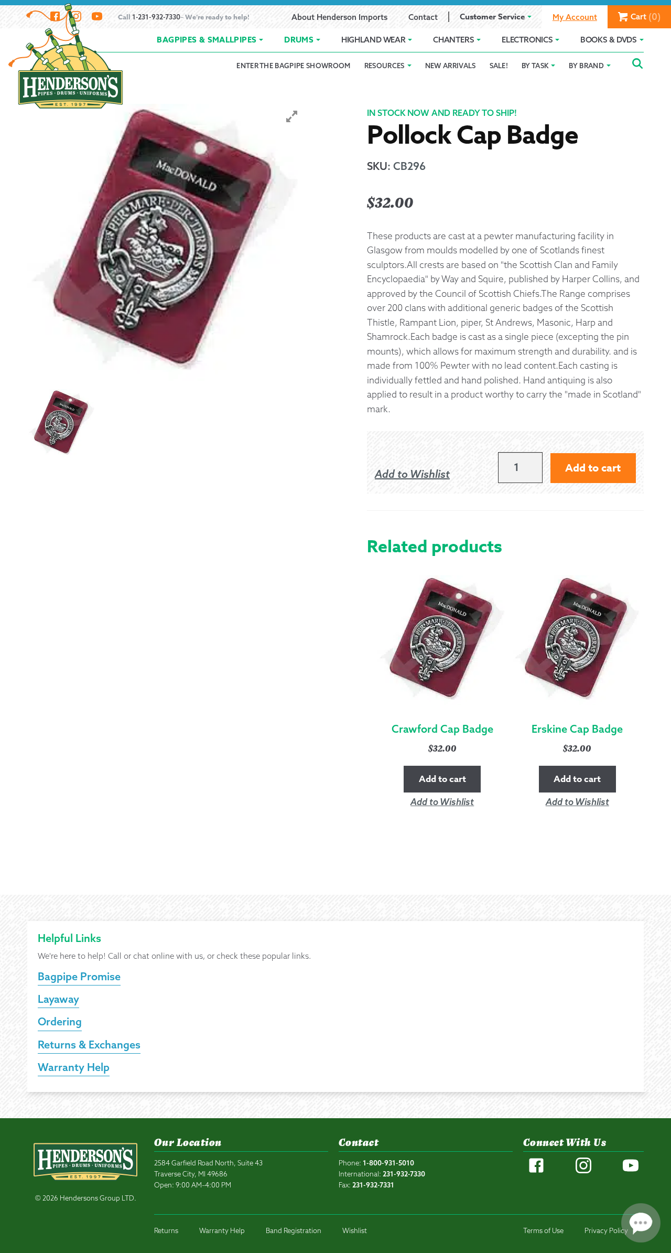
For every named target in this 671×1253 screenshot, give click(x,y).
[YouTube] (631, 1170)
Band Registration (293, 1230)
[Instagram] (583, 1170)
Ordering (60, 1021)
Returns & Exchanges (89, 1044)
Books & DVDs (608, 40)
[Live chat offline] (641, 1223)
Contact (423, 17)
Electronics (527, 40)
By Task (535, 65)
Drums (298, 39)
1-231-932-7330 (156, 17)
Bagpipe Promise (79, 976)
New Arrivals (450, 65)
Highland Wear (373, 40)
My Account (575, 17)
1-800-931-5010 (388, 1163)
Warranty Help (74, 1067)
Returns (166, 1230)
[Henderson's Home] (85, 1184)
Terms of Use (543, 1230)
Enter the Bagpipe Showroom (293, 65)
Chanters (453, 40)
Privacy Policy (606, 1230)
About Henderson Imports (339, 17)
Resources (384, 65)
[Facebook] (536, 1170)
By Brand (586, 65)
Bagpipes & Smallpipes (206, 39)
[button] (412, 474)
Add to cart (593, 467)
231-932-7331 (373, 1185)
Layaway (58, 998)
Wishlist (354, 1230)
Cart (646, 16)
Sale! (499, 65)
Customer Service (492, 16)
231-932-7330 (404, 1174)
